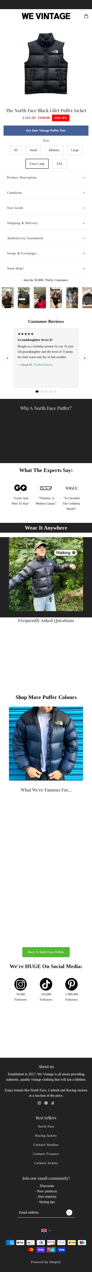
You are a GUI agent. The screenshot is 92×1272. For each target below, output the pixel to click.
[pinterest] (46, 1102)
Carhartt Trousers (46, 1154)
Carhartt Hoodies (46, 1144)
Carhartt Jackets (46, 1163)
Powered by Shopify (46, 1262)
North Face (46, 1126)
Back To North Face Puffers (46, 952)
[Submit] (69, 1212)
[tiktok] (52, 1102)
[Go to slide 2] (41, 391)
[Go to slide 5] (54, 391)
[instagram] (39, 1102)
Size (46, 140)
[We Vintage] (46, 16)
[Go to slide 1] (37, 391)
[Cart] (86, 16)
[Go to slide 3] (46, 391)
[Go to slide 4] (50, 391)
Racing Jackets (46, 1135)
